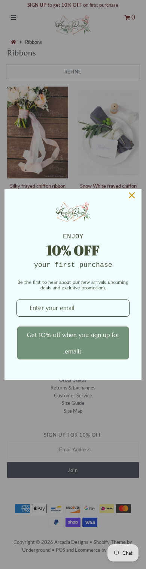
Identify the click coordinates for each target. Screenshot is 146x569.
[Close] (132, 195)
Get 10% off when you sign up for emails (73, 343)
